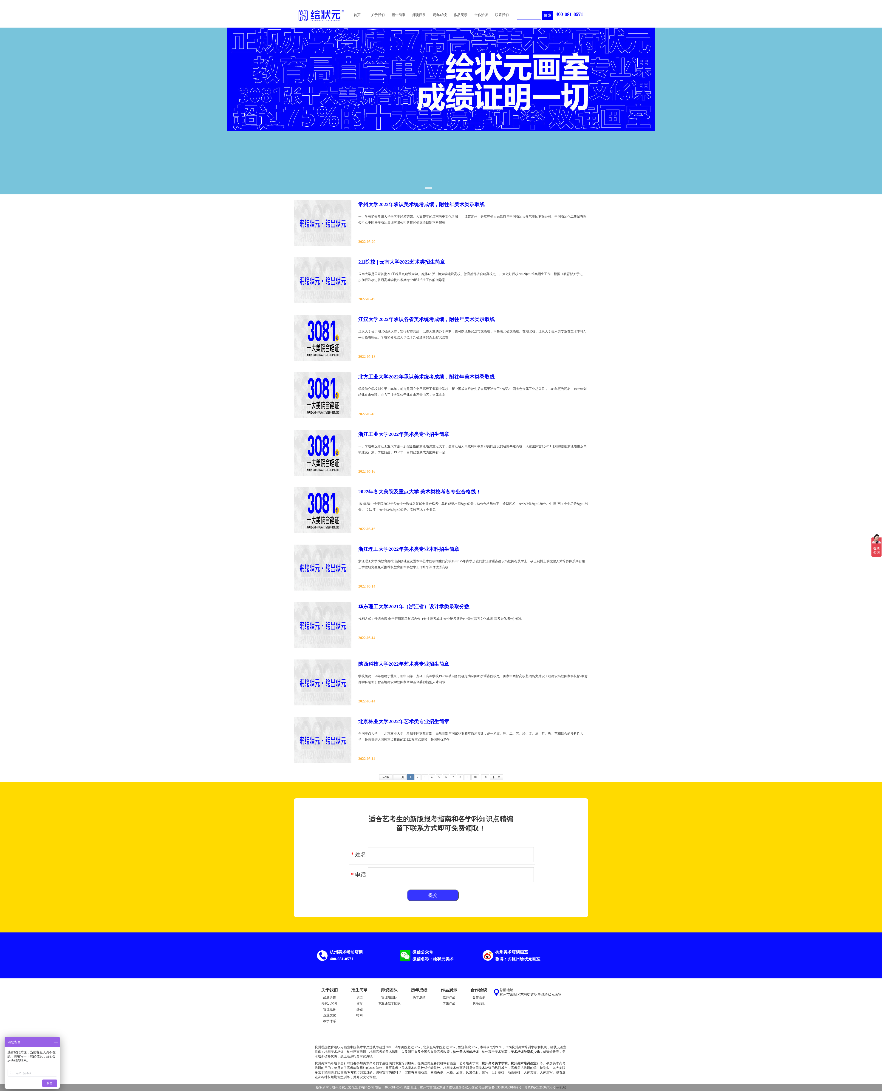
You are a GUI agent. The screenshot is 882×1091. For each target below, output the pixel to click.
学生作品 (449, 1003)
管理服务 (329, 1009)
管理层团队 (389, 997)
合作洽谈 (478, 997)
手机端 (561, 1087)
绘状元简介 (330, 1003)
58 (485, 777)
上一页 (400, 777)
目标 (359, 1003)
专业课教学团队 (389, 1003)
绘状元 (554, 1052)
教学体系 (329, 1021)
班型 (359, 997)
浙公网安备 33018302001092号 (500, 1087)
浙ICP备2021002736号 (540, 1087)
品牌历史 (329, 997)
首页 (357, 15)
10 (475, 777)
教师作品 (449, 997)
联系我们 (478, 1003)
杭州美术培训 (334, 1052)
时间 (359, 1015)
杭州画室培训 (356, 1052)
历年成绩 (419, 997)
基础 (359, 1009)
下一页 (496, 777)
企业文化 (329, 1015)
